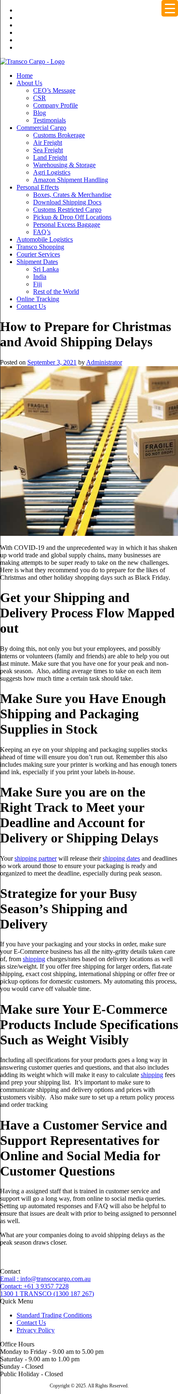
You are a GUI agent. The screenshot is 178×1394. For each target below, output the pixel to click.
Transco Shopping (40, 246)
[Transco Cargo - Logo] (32, 61)
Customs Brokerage (59, 135)
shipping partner (35, 858)
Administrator (104, 362)
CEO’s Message (54, 90)
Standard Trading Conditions (54, 1315)
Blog (39, 112)
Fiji (37, 284)
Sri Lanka (46, 269)
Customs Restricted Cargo (67, 209)
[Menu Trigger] (169, 8)
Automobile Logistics (45, 239)
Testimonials (49, 120)
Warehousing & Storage (64, 164)
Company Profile (55, 105)
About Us (29, 82)
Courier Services (38, 254)
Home (25, 75)
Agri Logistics (51, 172)
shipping (34, 958)
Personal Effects (38, 187)
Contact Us (31, 306)
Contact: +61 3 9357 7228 (34, 1286)
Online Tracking (38, 298)
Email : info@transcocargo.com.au (45, 1278)
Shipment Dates (37, 261)
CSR (39, 97)
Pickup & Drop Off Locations (72, 217)
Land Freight (50, 157)
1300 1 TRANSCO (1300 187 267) (47, 1293)
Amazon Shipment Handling (70, 179)
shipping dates (121, 858)
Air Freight (47, 142)
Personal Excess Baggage (66, 224)
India (39, 276)
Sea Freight (48, 150)
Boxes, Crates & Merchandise (72, 194)
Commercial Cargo (41, 127)
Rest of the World (56, 291)
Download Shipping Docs (67, 202)
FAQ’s (42, 231)
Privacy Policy (36, 1330)
